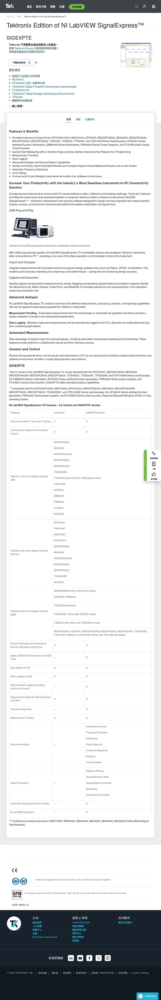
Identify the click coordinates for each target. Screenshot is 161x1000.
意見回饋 (123, 973)
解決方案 (41, 6)
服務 (52, 6)
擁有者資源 (78, 937)
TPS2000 (17, 97)
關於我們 (37, 922)
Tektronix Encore (24, 48)
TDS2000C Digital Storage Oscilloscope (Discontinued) (43, 93)
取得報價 (76, 6)
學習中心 (76, 933)
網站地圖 (42, 973)
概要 (68, 119)
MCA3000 (17, 79)
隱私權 (55, 973)
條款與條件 (81, 973)
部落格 (75, 940)
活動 (35, 933)
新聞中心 (37, 929)
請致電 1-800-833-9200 (103, 973)
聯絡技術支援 (79, 929)
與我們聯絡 (78, 926)
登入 (144, 6)
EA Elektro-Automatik (45, 937)
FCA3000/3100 (20, 90)
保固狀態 (39, 51)
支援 (61, 6)
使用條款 (67, 973)
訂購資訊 (90, 119)
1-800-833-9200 (81, 922)
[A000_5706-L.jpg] (80, 227)
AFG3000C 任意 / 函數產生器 (28, 83)
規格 (78, 119)
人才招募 (37, 926)
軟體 (24, 100)
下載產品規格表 (18, 62)
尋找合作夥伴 (125, 922)
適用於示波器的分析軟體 (26, 76)
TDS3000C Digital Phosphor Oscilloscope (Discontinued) (44, 86)
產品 (29, 6)
